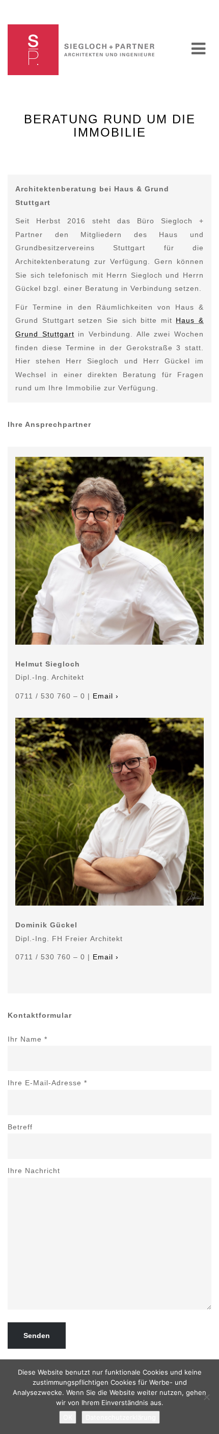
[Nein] (206, 1397)
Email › (106, 696)
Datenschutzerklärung (121, 1417)
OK (67, 1417)
